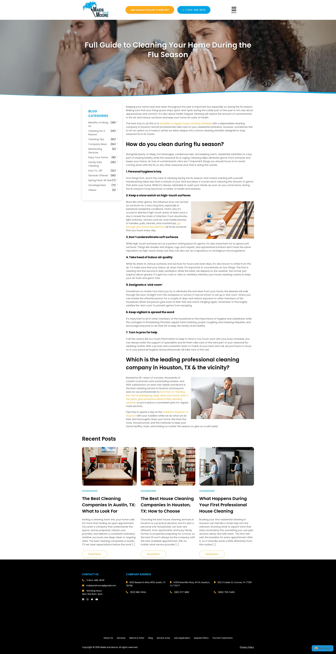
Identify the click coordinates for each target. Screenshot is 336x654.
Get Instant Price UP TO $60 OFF (150, 10)
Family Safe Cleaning (95, 164)
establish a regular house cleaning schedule (186, 123)
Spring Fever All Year (100, 180)
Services (121, 637)
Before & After (136, 637)
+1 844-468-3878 (95, 580)
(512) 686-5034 (138, 592)
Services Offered (98, 175)
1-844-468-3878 (195, 10)
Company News (97, 144)
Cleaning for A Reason (96, 132)
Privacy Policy (247, 647)
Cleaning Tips (96, 139)
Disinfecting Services (95, 150)
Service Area (163, 637)
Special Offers (201, 637)
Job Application (182, 637)
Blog (150, 637)
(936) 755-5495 (226, 592)
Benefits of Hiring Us (98, 124)
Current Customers (222, 637)
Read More (94, 554)
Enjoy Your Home (98, 157)
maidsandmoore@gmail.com (101, 585)
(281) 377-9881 (181, 592)
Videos (92, 190)
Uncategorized (97, 185)
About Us (108, 637)
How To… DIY (95, 170)
